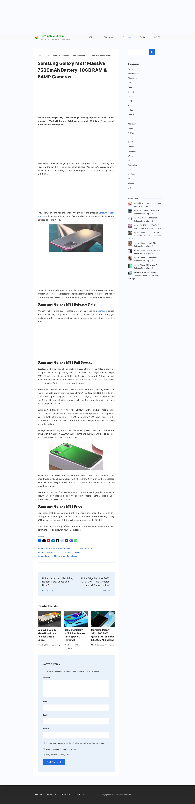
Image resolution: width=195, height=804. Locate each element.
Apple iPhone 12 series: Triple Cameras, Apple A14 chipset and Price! (144, 236)
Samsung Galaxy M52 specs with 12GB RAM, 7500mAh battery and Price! (65, 548)
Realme (131, 147)
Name (45, 701)
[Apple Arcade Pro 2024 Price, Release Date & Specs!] (130, 211)
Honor (130, 96)
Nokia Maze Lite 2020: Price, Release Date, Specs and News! (57, 581)
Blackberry (132, 78)
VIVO (130, 179)
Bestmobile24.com (52, 36)
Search (152, 52)
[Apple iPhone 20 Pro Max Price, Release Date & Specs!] (130, 266)
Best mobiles (133, 74)
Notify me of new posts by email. (58, 755)
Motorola (132, 128)
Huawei (131, 105)
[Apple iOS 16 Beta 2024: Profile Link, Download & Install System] (130, 226)
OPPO (130, 142)
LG (129, 119)
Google (131, 92)
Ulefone (131, 174)
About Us (38, 794)
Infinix (130, 110)
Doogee (131, 87)
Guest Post (66, 794)
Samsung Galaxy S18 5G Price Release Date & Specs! (57, 556)
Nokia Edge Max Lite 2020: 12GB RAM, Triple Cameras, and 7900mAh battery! (95, 581)
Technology (133, 165)
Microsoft (132, 124)
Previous (49, 590)
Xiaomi (131, 183)
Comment (47, 677)
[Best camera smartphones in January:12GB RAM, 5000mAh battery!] (130, 273)
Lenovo (131, 115)
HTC (130, 101)
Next (105, 590)
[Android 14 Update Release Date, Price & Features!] (130, 204)
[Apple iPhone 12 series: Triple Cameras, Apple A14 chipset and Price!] (130, 233)
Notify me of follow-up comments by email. (61, 749)
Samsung (102, 311)
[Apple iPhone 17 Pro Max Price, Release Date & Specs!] (130, 259)
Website (46, 729)
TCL (129, 160)
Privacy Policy (80, 794)
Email (45, 715)
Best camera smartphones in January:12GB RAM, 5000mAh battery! (143, 275)
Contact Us (51, 794)
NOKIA (131, 133)
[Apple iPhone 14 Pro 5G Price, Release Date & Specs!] (130, 244)
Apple (130, 69)
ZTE (129, 188)
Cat (129, 83)
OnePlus (131, 137)
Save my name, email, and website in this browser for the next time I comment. (75, 743)
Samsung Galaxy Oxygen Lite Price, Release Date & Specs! (59, 552)
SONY (130, 156)
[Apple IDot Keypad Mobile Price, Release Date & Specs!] (130, 219)
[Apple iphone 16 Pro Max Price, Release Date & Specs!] (130, 251)
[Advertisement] (97, 16)
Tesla (130, 169)
